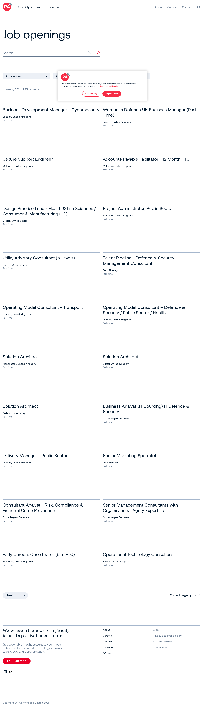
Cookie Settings (162, 647)
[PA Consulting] (7, 7)
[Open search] (198, 7)
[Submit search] (98, 53)
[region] (102, 86)
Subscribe (19, 660)
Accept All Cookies (112, 94)
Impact (41, 7)
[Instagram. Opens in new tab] (11, 672)
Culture (55, 7)
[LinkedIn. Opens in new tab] (5, 672)
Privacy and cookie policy (109, 86)
